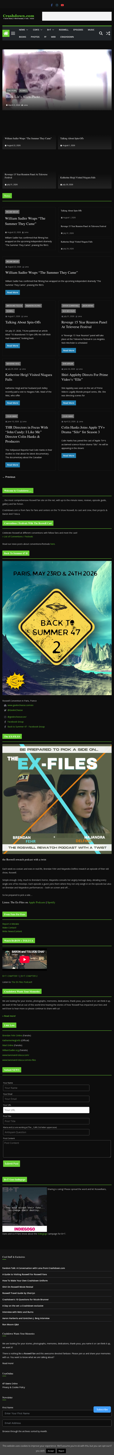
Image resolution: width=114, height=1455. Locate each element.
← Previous (8, 477)
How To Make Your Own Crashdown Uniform (25, 1280)
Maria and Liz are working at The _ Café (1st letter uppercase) (30, 1127)
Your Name (8, 1083)
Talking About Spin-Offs (72, 138)
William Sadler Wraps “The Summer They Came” (28, 138)
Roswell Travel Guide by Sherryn (18, 1293)
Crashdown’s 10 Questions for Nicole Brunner (25, 1299)
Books (22, 36)
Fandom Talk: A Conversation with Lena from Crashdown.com (33, 1268)
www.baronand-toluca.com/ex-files (19, 1060)
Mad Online (7, 1045)
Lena (26, 105)
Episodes (78, 29)
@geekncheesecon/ (17, 716)
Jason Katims (88, 306)
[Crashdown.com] (6, 33)
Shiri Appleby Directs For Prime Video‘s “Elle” (84, 377)
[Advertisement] (77, 16)
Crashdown (67, 36)
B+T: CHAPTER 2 (29, 976)
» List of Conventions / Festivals (17, 536)
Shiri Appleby (68, 364)
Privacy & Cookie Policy (13, 1387)
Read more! (8, 1363)
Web (53, 36)
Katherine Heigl (13, 364)
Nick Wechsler (69, 311)
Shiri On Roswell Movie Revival (17, 1286)
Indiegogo (42, 1233)
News (22, 29)
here (52, 544)
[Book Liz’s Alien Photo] (57, 51)
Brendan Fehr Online (12, 1035)
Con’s (36, 29)
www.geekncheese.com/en (20, 705)
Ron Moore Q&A (10, 1324)
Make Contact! (9, 927)
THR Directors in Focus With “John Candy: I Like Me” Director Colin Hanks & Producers (26, 434)
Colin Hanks (12, 416)
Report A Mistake (10, 923)
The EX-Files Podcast (21, 982)
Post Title (7, 1116)
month (43, 1431)
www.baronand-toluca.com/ (15, 1055)
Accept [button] (51, 1450)
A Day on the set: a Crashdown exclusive (22, 1305)
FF (45, 36)
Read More (72, 1450)
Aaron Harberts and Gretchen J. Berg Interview (25, 1318)
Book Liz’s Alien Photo (23, 96)
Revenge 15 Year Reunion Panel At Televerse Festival (26, 176)
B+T (49, 29)
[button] (26, 30)
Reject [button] (61, 1450)
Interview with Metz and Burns (17, 1312)
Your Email (7, 1094)
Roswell (64, 29)
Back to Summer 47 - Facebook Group (26, 726)
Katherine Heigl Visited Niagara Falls (77, 177)
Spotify (51, 902)
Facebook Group (16, 721)
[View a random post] (108, 33)
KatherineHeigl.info (11, 1040)
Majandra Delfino (33, 306)
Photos (35, 36)
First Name (7, 1407)
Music (91, 29)
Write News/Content (12, 931)
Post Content (9, 1138)
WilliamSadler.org (10, 1050)
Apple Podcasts (37, 902)
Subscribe (102, 1409)
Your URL (7, 1105)
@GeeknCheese (15, 710)
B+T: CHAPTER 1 (10, 976)
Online (10, 1383)
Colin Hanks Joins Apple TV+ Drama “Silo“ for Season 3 (83, 429)
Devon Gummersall (71, 306)
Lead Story (11, 91)
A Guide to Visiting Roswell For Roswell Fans (24, 1274)
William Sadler (12, 212)
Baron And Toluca (14, 306)
